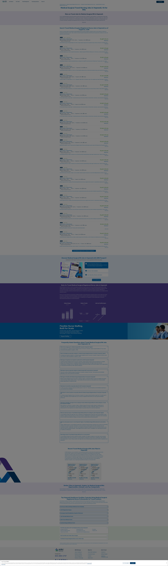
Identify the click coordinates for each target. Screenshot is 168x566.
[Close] (167, 563)
